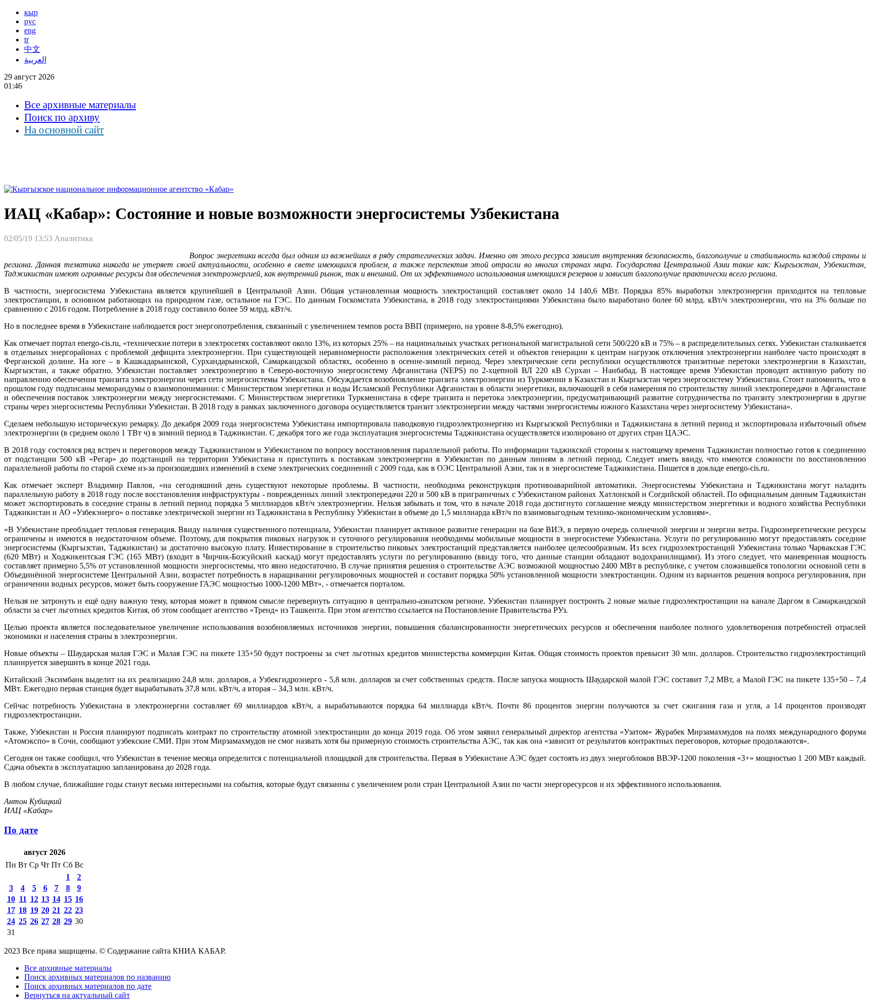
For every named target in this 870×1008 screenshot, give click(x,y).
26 (34, 921)
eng (30, 30)
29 (68, 921)
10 (11, 899)
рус (30, 21)
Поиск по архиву (62, 117)
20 (45, 910)
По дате (21, 830)
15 (68, 899)
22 (68, 910)
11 (23, 899)
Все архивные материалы (80, 105)
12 (34, 899)
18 (23, 910)
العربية (35, 59)
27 (45, 921)
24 (11, 921)
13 (45, 899)
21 (56, 910)
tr (26, 39)
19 (34, 910)
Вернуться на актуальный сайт (77, 995)
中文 (32, 49)
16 (79, 899)
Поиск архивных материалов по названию (97, 977)
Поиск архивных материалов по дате (88, 986)
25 (23, 921)
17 (11, 910)
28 (56, 921)
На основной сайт (64, 130)
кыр (31, 12)
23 (79, 910)
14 (56, 899)
